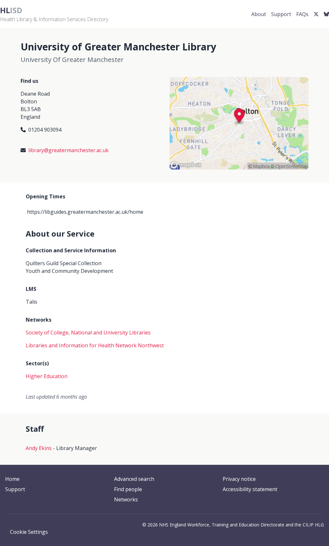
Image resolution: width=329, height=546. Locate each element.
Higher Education (46, 376)
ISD (11, 10)
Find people (128, 489)
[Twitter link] (316, 14)
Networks (126, 499)
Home (12, 478)
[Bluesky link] (326, 14)
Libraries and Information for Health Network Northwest (95, 345)
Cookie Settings (29, 531)
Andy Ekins (39, 448)
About (258, 14)
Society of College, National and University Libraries (88, 332)
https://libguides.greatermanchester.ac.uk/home (85, 211)
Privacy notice (239, 478)
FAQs (302, 14)
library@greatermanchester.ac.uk (68, 150)
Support (281, 14)
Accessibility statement (250, 489)
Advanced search (134, 478)
